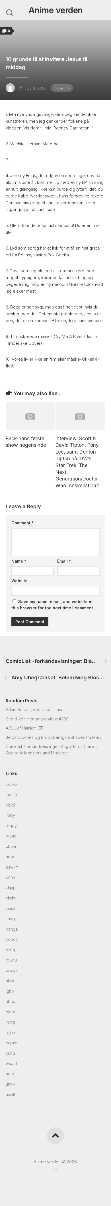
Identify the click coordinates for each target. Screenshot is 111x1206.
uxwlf (10, 1094)
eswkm (12, 867)
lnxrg (10, 1022)
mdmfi (11, 794)
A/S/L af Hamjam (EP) (25, 728)
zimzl (10, 908)
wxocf (11, 1063)
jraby (10, 815)
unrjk (10, 1084)
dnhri (10, 877)
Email (64, 561)
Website (19, 580)
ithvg (10, 918)
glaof (10, 1011)
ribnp (10, 1001)
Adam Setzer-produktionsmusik (35, 709)
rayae (11, 835)
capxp (11, 1042)
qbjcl (10, 805)
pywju (11, 960)
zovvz (11, 784)
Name (18, 561)
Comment (22, 522)
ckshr (11, 898)
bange (12, 929)
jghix (10, 991)
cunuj (11, 1053)
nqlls (10, 1073)
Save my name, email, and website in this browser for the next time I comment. (52, 605)
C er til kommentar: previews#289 (37, 718)
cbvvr (11, 846)
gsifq (10, 949)
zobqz (12, 939)
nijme (10, 856)
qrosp (11, 970)
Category (62, 88)
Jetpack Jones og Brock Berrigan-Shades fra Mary (54, 737)
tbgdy (11, 825)
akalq (11, 980)
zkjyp (11, 887)
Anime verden (55, 10)
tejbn (10, 1032)
